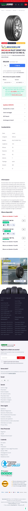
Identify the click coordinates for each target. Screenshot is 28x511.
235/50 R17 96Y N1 (8, 221)
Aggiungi (18, 65)
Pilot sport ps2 (22, 10)
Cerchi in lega (4, 388)
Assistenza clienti (5, 457)
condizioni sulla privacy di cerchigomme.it (14, 363)
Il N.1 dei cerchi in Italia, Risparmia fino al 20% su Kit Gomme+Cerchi (14, 1)
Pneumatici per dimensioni (5, 318)
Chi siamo (3, 442)
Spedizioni (3, 409)
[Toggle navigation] (16, 4)
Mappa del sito (4, 455)
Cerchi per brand (20, 298)
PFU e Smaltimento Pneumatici (8, 415)
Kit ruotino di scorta (5, 394)
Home (2, 10)
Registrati (3, 432)
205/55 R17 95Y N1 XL (8, 230)
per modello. (14, 91)
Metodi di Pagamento (6, 411)
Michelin (15, 10)
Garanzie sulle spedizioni (7, 419)
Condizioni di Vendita (6, 417)
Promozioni (3, 447)
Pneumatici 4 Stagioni (6, 400)
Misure (4, 79)
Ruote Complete (5, 392)
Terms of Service (12, 503)
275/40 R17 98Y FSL (8, 239)
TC (23, 505)
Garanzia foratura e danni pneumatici (10, 421)
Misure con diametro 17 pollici (10, 216)
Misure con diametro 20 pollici (10, 249)
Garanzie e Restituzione (6, 413)
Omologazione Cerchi (6, 453)
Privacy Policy (4, 425)
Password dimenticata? (6, 436)
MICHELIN (5, 50)
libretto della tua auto (17, 95)
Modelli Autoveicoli (5, 402)
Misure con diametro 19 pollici (10, 245)
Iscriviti (21, 358)
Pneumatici (8, 10)
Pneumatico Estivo (21, 43)
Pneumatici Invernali (6, 398)
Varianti (17, 79)
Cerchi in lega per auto (6, 299)
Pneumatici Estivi (5, 396)
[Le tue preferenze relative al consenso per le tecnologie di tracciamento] (25, 508)
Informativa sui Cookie (6, 423)
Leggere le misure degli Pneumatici (9, 449)
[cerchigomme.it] (7, 4)
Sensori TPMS (4, 451)
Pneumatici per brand (19, 318)
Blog (2, 445)
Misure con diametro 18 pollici (10, 241)
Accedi (2, 434)
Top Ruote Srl (14, 505)
